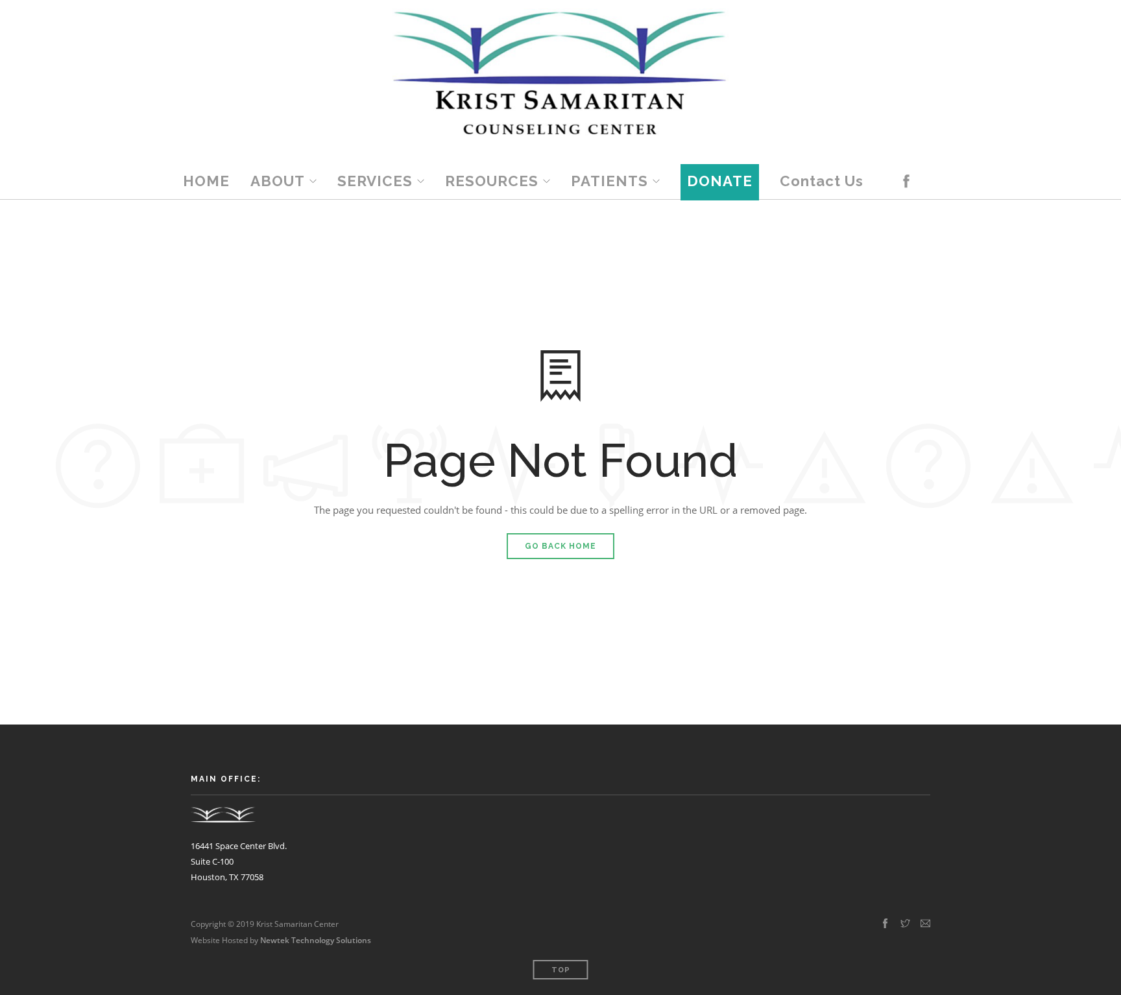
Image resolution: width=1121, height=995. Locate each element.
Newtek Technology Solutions (315, 940)
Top (560, 970)
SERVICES (375, 181)
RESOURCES (491, 181)
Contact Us (821, 181)
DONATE (720, 181)
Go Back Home (560, 546)
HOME (206, 181)
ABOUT (277, 181)
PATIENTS (609, 181)
